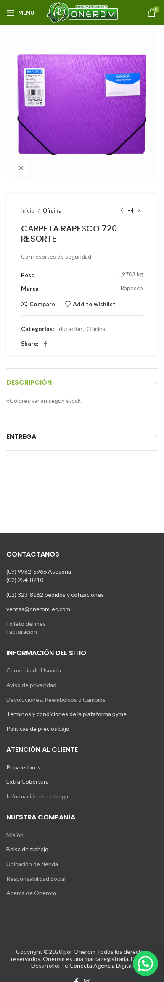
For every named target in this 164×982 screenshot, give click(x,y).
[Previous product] (122, 211)
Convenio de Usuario (33, 670)
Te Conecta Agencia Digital (97, 965)
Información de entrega (37, 796)
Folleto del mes (26, 623)
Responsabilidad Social (36, 878)
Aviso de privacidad (31, 684)
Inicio (28, 210)
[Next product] (139, 211)
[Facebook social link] (45, 343)
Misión (15, 834)
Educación (69, 328)
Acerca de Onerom (31, 892)
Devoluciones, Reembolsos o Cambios (56, 699)
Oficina (51, 210)
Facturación (21, 631)
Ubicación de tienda (32, 863)
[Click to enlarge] (21, 168)
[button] (145, 963)
